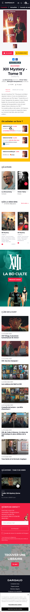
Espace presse (15, 586)
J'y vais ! (15, 564)
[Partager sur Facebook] (16, 59)
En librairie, (11, 140)
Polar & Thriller (15, 62)
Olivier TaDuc (23, 80)
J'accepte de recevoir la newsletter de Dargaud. (16, 533)
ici (7, 540)
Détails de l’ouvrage (17, 89)
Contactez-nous (15, 584)
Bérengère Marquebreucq (14, 81)
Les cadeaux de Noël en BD (12, 384)
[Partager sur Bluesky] (13, 59)
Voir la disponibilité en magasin (10, 142)
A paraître (4, 7)
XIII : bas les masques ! (10, 361)
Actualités (13, 7)
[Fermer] (28, 594)
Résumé (8, 89)
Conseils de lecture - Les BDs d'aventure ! (12, 408)
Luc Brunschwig (7, 80)
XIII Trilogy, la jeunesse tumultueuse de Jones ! (10, 337)
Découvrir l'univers (15, 279)
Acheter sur (6, 154)
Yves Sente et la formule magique (14, 459)
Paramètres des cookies (15, 604)
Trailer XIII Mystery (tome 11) (11, 494)
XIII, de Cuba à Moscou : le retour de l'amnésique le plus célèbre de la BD (15, 434)
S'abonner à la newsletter (15, 591)
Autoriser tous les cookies (15, 609)
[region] (15, 602)
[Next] (26, 183)
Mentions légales (15, 589)
